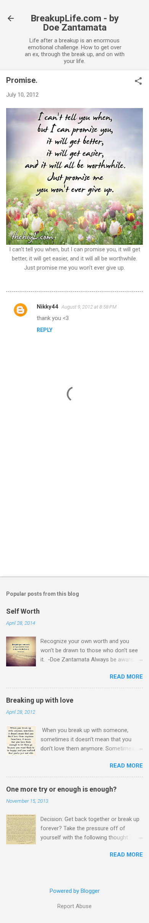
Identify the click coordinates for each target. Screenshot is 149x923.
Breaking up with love (39, 700)
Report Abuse (74, 906)
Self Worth (23, 611)
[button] (138, 81)
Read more (126, 676)
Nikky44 (47, 306)
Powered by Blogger (75, 890)
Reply (44, 330)
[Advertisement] (74, 510)
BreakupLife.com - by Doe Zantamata (75, 23)
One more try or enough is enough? (61, 789)
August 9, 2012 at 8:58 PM (89, 307)
